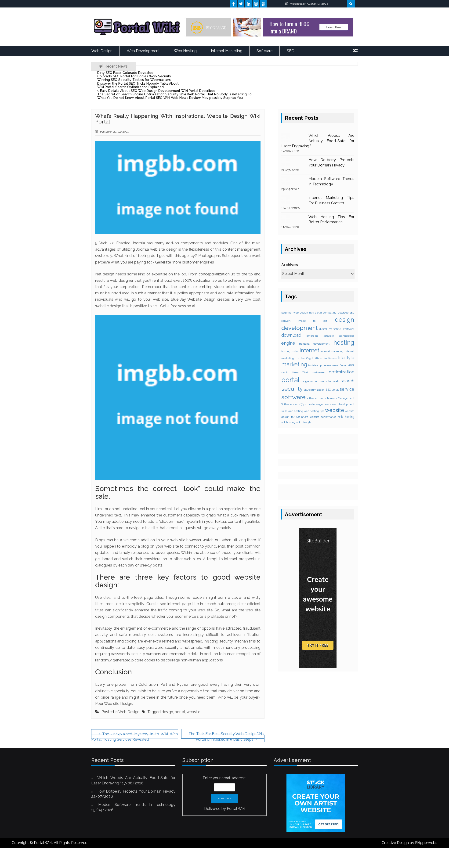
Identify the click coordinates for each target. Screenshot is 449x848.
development (299, 328)
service (347, 389)
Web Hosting (185, 51)
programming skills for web (320, 381)
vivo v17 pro (300, 404)
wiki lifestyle (303, 422)
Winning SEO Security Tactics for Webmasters (134, 80)
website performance (323, 416)
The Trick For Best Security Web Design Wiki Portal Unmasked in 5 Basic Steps (226, 737)
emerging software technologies (330, 335)
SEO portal (332, 389)
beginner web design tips (297, 312)
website (193, 712)
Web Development (143, 51)
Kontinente (330, 358)
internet (309, 350)
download (291, 335)
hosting (343, 342)
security (292, 388)
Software (264, 51)
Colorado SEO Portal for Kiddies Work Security (134, 76)
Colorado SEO (346, 312)
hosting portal (289, 351)
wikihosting (288, 422)
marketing (294, 364)
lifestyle (346, 357)
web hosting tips (314, 411)
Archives (289, 265)
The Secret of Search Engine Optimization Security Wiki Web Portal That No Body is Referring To (174, 94)
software (293, 397)
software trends (316, 398)
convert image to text (304, 320)
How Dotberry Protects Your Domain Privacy (136, 791)
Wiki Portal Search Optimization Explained (130, 87)
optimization (341, 371)
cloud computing (326, 312)
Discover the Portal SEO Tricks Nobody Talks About (138, 83)
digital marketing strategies (336, 329)
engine (288, 343)
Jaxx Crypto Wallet (312, 358)
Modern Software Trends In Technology (136, 804)
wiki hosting (346, 417)
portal (180, 712)
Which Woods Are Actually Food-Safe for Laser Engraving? (317, 140)
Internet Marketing (226, 51)
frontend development (314, 343)
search (347, 380)
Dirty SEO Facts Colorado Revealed (125, 73)
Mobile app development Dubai (327, 365)
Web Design (101, 51)
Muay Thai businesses (308, 372)
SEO (290, 51)
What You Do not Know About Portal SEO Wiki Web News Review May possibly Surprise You (170, 98)
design (167, 712)
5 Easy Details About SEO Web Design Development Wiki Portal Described (156, 91)
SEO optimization (314, 389)
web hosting (295, 411)
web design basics (319, 404)
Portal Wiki (236, 808)
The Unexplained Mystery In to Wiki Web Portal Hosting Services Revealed (134, 737)
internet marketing (332, 351)
